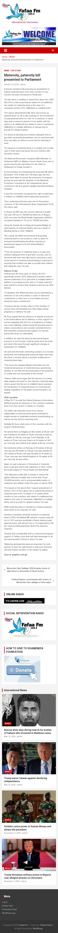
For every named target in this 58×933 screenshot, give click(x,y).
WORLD (8, 723)
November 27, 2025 (12, 833)
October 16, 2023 (11, 84)
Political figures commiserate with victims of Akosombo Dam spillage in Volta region (31, 581)
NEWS (6, 71)
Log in (4, 902)
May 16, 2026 (9, 736)
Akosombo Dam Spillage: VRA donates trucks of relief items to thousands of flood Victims (28, 569)
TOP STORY (15, 71)
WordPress (38, 928)
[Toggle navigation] (5, 50)
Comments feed (9, 909)
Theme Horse (46, 925)
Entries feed (7, 906)
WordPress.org (8, 913)
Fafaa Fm (23, 925)
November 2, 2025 (12, 881)
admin (23, 84)
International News (15, 690)
